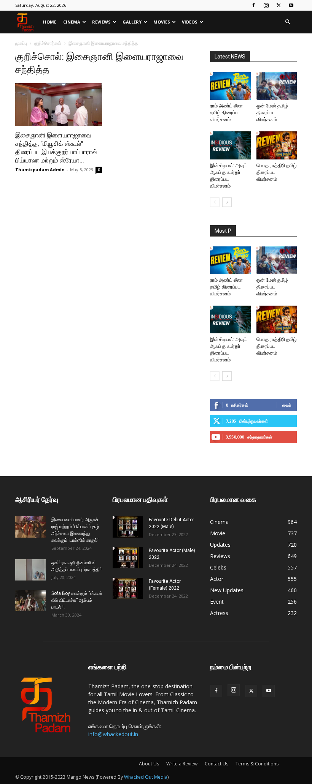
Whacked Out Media (145, 777)
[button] (288, 22)
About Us (149, 763)
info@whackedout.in (113, 734)
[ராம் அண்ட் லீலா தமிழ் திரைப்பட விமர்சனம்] (230, 86)
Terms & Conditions (257, 763)
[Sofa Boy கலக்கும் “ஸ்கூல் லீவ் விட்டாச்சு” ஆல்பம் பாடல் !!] (30, 600)
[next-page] (227, 202)
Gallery (132, 22)
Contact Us (216, 763)
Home (49, 22)
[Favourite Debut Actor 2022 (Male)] (128, 527)
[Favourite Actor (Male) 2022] (128, 557)
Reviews (101, 22)
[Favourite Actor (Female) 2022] (128, 588)
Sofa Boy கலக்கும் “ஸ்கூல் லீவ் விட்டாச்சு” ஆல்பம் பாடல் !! (76, 600)
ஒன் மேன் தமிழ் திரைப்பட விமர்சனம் (272, 112)
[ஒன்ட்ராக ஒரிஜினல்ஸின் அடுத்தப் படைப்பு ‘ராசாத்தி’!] (30, 570)
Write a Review (181, 763)
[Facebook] (253, 5)
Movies (161, 22)
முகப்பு (21, 43)
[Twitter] (278, 5)
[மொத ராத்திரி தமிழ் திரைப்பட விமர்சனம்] (276, 145)
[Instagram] (266, 5)
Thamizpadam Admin (40, 169)
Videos (189, 22)
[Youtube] (291, 5)
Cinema (71, 22)
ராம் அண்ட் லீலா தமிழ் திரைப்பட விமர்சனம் (226, 112)
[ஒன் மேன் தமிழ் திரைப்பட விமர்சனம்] (276, 86)
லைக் (286, 405)
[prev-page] (215, 202)
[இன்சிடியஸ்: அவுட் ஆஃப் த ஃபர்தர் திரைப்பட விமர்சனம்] (230, 145)
